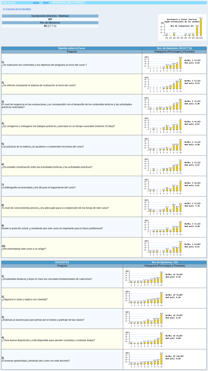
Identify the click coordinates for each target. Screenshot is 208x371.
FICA (46, 3)
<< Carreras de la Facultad (17, 9)
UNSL (36, 3)
